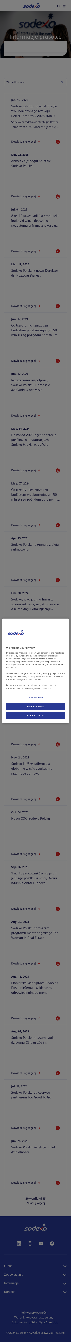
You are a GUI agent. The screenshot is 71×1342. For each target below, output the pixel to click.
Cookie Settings (35, 697)
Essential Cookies (35, 706)
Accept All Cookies (35, 715)
